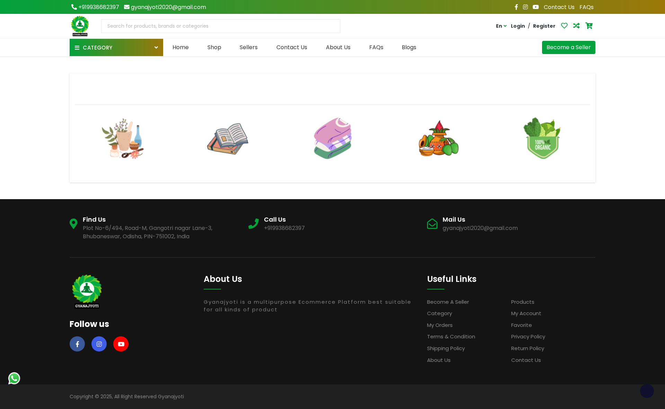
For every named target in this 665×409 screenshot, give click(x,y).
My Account (526, 313)
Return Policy (527, 348)
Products (522, 301)
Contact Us (559, 7)
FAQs (586, 7)
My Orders (440, 325)
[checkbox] (647, 391)
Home (180, 47)
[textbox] (157, 26)
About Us (338, 47)
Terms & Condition (451, 336)
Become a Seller (569, 47)
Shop (214, 47)
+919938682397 (98, 7)
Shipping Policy (446, 348)
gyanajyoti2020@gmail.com (168, 7)
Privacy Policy (528, 336)
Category (439, 313)
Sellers (249, 47)
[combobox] (221, 26)
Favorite (521, 325)
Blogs (409, 47)
